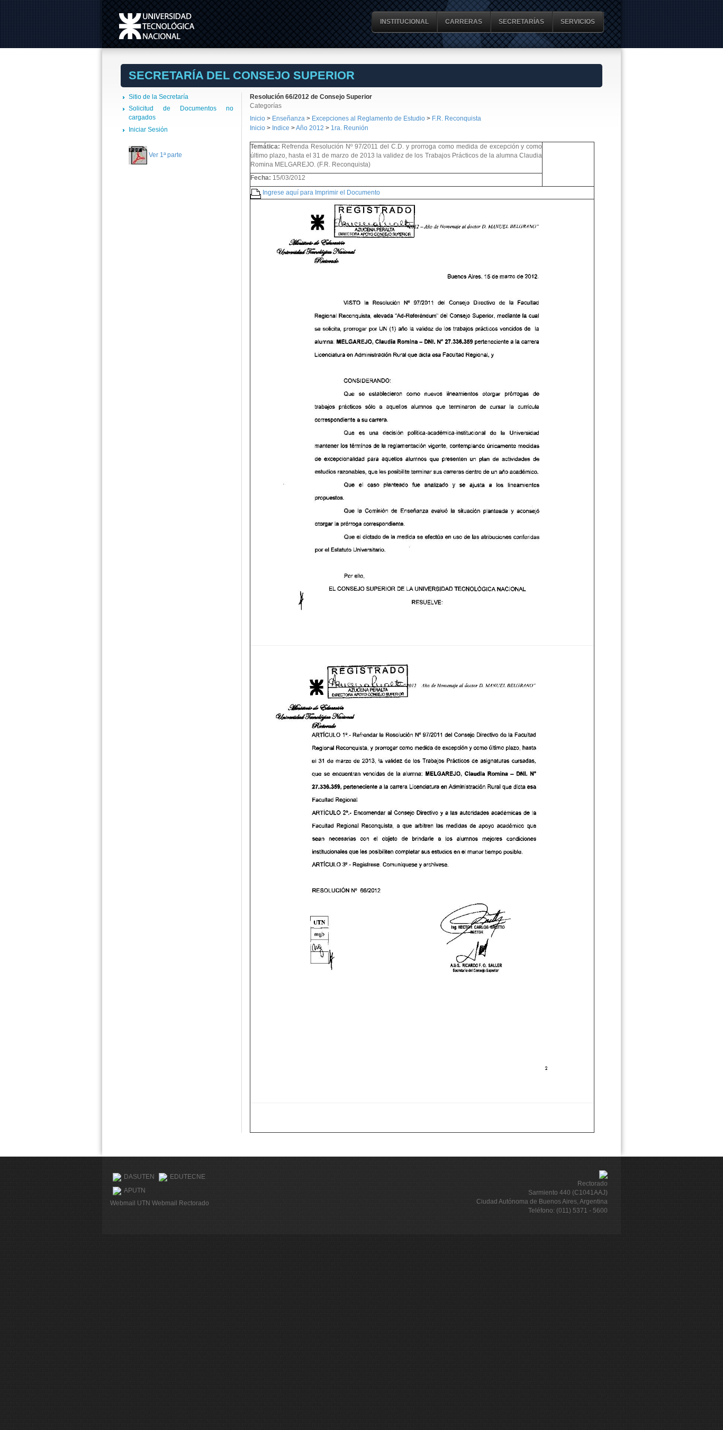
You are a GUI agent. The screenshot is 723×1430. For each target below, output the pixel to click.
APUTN (135, 1190)
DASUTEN (139, 1176)
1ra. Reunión (349, 128)
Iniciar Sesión (148, 129)
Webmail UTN (130, 1203)
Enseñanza (289, 118)
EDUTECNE (187, 1176)
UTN (156, 26)
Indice (281, 128)
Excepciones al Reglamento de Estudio (368, 118)
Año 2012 (310, 128)
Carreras (463, 21)
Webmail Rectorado (180, 1203)
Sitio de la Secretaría (158, 96)
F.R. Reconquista (456, 118)
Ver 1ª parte (165, 155)
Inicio (257, 118)
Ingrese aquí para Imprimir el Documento (321, 192)
